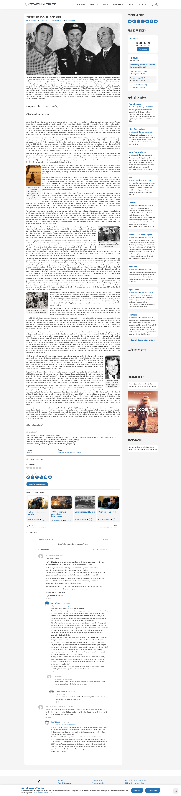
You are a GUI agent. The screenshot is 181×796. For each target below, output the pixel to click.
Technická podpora (64, 783)
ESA (130, 177)
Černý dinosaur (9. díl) (84, 512)
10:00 (151, 132)
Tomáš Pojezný (133, 107)
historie (66, 452)
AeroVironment (135, 104)
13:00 (151, 107)
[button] (152, 5)
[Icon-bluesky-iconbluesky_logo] (156, 21)
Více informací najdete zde (43, 793)
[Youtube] (130, 21)
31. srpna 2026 (144, 107)
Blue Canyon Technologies (140, 235)
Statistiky (81, 5)
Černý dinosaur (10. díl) (61, 512)
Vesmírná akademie (137, 152)
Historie (29, 452)
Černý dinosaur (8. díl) (108, 512)
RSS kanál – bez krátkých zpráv (135, 783)
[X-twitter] (143, 21)
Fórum (131, 5)
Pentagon (133, 315)
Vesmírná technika (98, 783)
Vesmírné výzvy (97, 780)
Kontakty (61, 780)
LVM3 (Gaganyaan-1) (138, 71)
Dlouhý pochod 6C (137, 129)
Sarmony (133, 267)
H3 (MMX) (134, 39)
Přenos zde (143, 49)
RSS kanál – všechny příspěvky (135, 780)
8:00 (150, 155)
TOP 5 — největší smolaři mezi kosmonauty (35, 514)
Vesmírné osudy (75, 452)
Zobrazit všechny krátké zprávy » (143, 340)
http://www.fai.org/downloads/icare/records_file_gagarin (70, 739)
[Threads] (147, 21)
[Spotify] (151, 21)
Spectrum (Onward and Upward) (143, 65)
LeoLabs (132, 203)
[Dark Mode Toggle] (175, 790)
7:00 (150, 180)
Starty (105, 5)
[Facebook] (134, 21)
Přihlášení (105, 539)
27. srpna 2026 (144, 292)
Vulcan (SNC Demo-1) (138, 85)
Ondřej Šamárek (31, 20)
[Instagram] (138, 21)
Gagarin (60, 452)
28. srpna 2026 (144, 205)
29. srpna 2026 (144, 180)
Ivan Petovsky (65, 606)
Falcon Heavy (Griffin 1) (139, 78)
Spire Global (134, 290)
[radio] (27, 468)
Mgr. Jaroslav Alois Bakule (68, 724)
